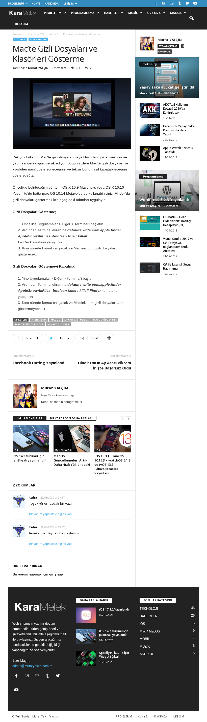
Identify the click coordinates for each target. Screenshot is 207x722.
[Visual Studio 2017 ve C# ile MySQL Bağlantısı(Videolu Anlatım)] (150, 242)
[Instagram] (164, 3)
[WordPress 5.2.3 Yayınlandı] (167, 190)
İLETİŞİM (68, 3)
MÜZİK (145, 646)
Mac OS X (70, 319)
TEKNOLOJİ (149, 609)
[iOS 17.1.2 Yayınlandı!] (86, 615)
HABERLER (148, 616)
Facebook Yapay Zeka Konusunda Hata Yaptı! (179, 130)
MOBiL (145, 639)
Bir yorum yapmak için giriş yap (50, 514)
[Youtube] (195, 3)
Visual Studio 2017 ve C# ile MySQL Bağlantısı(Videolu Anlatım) (178, 245)
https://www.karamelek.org (57, 395)
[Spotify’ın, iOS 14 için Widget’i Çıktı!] (86, 658)
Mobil (133, 13)
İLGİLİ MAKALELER (29, 418)
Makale (176, 13)
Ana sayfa (18, 34)
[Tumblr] (179, 3)
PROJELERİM (16, 3)
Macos (84, 319)
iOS (16, 450)
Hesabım (21, 24)
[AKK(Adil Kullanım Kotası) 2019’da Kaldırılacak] (150, 110)
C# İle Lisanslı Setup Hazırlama (177, 266)
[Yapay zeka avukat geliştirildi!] (167, 77)
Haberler (111, 13)
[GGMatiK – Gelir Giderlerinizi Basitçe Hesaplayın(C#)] (150, 222)
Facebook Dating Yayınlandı (39, 362)
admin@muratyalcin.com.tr (32, 666)
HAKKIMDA (51, 3)
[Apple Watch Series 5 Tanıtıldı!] (150, 153)
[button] (191, 18)
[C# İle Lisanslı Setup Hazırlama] (150, 268)
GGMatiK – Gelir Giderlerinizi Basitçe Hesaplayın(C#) (177, 221)
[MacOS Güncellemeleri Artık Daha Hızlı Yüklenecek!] (72, 438)
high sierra (39, 319)
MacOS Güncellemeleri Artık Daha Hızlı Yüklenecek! (72, 460)
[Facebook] (156, 3)
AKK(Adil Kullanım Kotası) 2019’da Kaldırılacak (175, 108)
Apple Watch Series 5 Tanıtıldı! (178, 150)
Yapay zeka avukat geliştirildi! (166, 87)
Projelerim (52, 13)
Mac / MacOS (36, 34)
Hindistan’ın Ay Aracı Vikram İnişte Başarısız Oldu (104, 365)
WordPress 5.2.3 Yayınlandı (164, 199)
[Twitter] (187, 3)
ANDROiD (147, 654)
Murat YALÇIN (38, 68)
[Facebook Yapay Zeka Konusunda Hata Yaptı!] (150, 130)
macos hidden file (105, 319)
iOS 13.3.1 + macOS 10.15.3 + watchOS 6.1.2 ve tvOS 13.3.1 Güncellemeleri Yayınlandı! (112, 464)
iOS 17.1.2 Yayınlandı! (114, 609)
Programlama (82, 13)
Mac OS (55, 319)
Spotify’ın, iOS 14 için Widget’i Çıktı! (114, 655)
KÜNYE (36, 3)
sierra (65, 324)
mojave (52, 324)
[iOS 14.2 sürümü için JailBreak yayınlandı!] (31, 438)
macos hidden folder (29, 324)
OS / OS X (154, 13)
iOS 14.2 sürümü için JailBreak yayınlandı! (29, 458)
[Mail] (172, 3)
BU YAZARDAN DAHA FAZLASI (71, 418)
